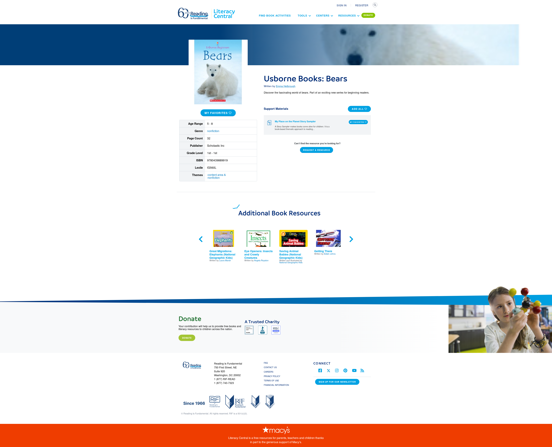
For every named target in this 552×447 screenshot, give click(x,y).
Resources (347, 15)
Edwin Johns (330, 253)
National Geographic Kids (290, 262)
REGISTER (361, 5)
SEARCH (375, 5)
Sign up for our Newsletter (337, 381)
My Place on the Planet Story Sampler (295, 121)
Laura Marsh (225, 260)
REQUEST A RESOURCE (316, 149)
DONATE (368, 15)
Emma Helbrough (285, 86)
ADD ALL (358, 108)
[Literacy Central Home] (224, 9)
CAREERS (268, 371)
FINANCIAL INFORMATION (276, 384)
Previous (201, 239)
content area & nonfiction (217, 176)
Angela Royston (261, 260)
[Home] (195, 9)
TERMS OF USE (273, 380)
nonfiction (213, 131)
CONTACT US (271, 367)
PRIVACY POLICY (272, 376)
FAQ (266, 362)
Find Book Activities (275, 15)
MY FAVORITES (217, 113)
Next (351, 239)
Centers (322, 15)
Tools (302, 15)
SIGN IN (342, 5)
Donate (187, 337)
